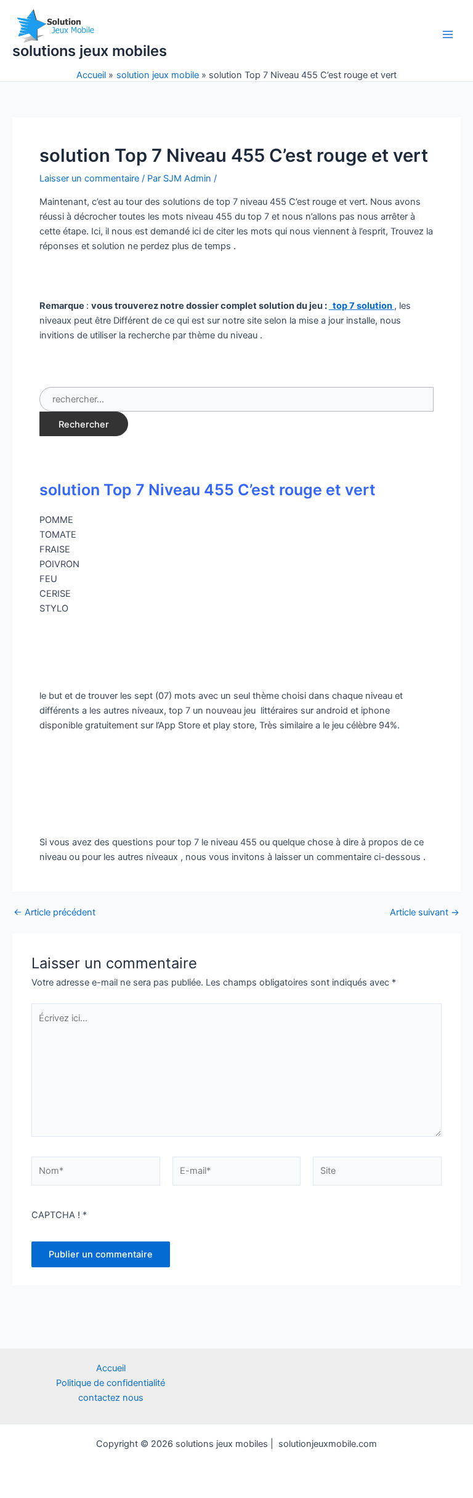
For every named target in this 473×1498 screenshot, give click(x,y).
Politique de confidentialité (110, 1382)
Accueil (111, 1368)
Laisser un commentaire (89, 178)
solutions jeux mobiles (89, 51)
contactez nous (111, 1397)
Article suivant (424, 912)
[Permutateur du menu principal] (448, 34)
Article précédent (54, 912)
